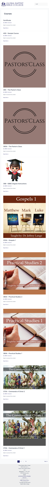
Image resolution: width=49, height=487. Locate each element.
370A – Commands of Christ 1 (14, 448)
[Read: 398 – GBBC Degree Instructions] (14, 169)
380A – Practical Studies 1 (12, 353)
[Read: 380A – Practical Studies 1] (24, 329)
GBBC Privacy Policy (24, 480)
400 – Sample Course (11, 33)
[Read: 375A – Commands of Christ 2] (24, 377)
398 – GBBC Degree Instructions (15, 184)
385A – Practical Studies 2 (12, 297)
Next (46, 461)
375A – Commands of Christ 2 (14, 391)
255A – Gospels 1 (9, 240)
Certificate (7, 20)
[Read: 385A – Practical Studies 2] (24, 273)
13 (25, 461)
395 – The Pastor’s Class (12, 90)
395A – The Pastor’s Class (12, 146)
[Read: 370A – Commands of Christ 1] (24, 424)
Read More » (6, 28)
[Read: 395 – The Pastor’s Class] (24, 66)
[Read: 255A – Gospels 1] (24, 216)
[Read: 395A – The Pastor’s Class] (24, 123)
